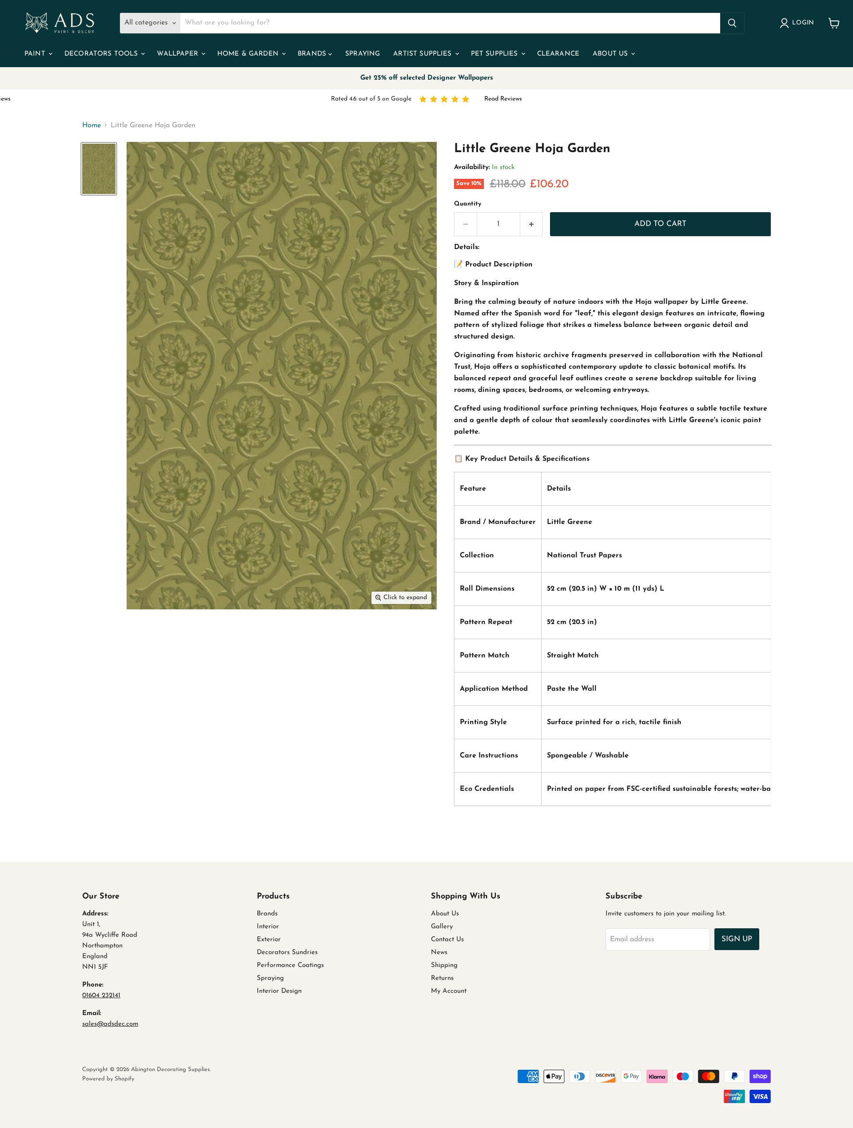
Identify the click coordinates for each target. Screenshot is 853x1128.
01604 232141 (101, 995)
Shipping (444, 965)
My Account (448, 991)
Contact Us (447, 939)
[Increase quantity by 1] (531, 224)
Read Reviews (503, 99)
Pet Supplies (495, 54)
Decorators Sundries (287, 952)
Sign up (736, 939)
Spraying (362, 54)
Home (91, 125)
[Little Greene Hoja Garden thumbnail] (98, 169)
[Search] (732, 23)
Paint (36, 54)
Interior (268, 926)
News (439, 952)
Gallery (442, 926)
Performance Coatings (290, 965)
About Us (611, 54)
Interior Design (279, 991)
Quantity (467, 204)
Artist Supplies (423, 54)
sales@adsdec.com (110, 1024)
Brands (313, 54)
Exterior (269, 939)
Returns (442, 978)
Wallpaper (178, 54)
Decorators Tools (102, 54)
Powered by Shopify (108, 1079)
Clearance (558, 54)
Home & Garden (249, 54)
